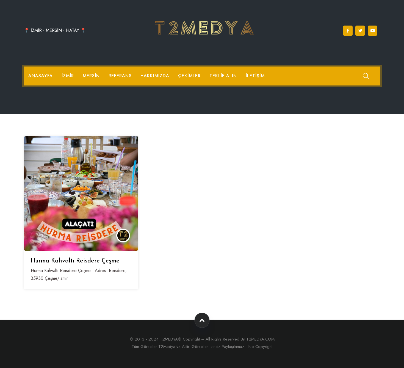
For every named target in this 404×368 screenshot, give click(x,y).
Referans (120, 76)
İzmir (68, 76)
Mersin (91, 76)
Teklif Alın (223, 76)
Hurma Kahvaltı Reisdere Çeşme (75, 261)
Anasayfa (40, 76)
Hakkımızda (154, 76)
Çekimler (189, 76)
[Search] (366, 75)
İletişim (255, 76)
